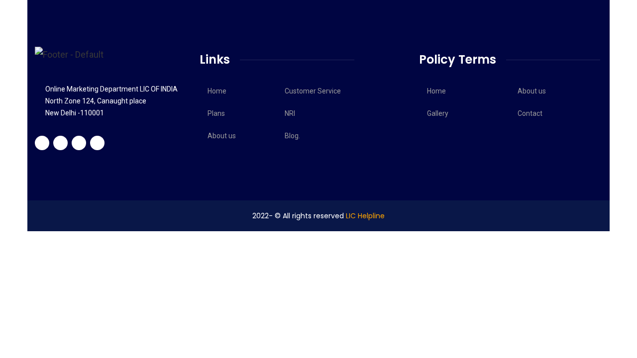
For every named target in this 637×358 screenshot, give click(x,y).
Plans (216, 113)
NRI (290, 113)
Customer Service (313, 91)
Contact (530, 113)
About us (222, 136)
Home (217, 91)
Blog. (292, 136)
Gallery (437, 113)
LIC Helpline (365, 216)
